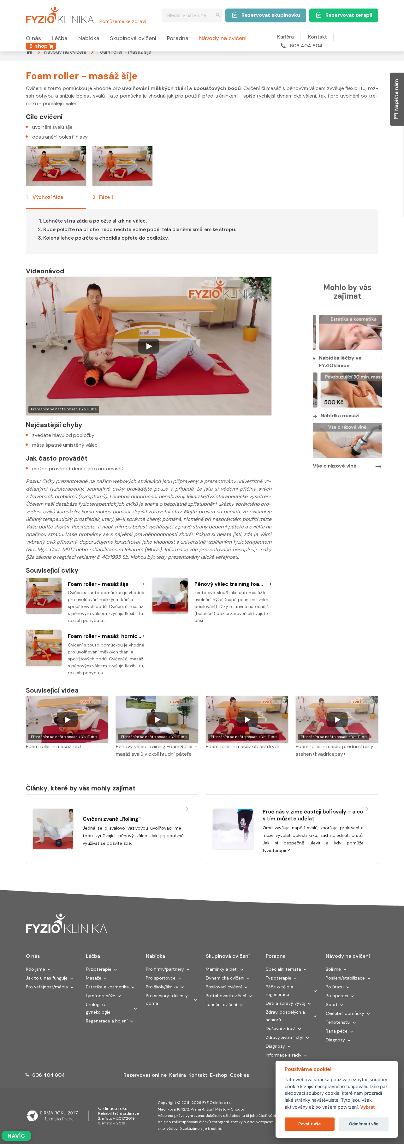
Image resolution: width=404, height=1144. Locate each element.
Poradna (177, 38)
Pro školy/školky (162, 987)
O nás (33, 38)
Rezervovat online (145, 1075)
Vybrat (367, 1107)
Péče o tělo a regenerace (279, 990)
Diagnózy (275, 1046)
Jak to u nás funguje (47, 978)
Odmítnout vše (363, 1123)
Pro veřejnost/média (47, 987)
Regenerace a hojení (107, 1021)
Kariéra (285, 36)
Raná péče (337, 1031)
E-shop (38, 46)
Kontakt (317, 36)
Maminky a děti (222, 969)
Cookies (239, 1075)
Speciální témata (283, 969)
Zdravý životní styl (284, 1037)
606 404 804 (306, 45)
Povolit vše (309, 1124)
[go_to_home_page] (66, 923)
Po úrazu (335, 987)
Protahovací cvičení (226, 995)
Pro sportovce (160, 978)
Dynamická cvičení (225, 978)
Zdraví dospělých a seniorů (285, 1015)
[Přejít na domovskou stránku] (60, 14)
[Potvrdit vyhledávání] (218, 15)
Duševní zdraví (280, 1028)
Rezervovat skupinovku (270, 15)
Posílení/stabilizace (345, 978)
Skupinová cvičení (133, 38)
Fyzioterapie (98, 969)
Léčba (60, 38)
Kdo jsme (35, 969)
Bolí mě (333, 969)
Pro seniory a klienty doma (167, 999)
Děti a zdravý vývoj (285, 1003)
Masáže (93, 978)
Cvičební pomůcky (345, 1013)
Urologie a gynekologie (98, 1008)
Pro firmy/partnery (165, 969)
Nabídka (88, 38)
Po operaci (337, 995)
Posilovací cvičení (224, 987)
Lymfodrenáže (100, 995)
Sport (332, 1004)
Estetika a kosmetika (107, 987)
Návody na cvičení (223, 38)
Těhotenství (338, 1022)
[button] (49, 970)
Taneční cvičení (221, 1004)
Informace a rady (283, 1055)
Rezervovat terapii (348, 15)
